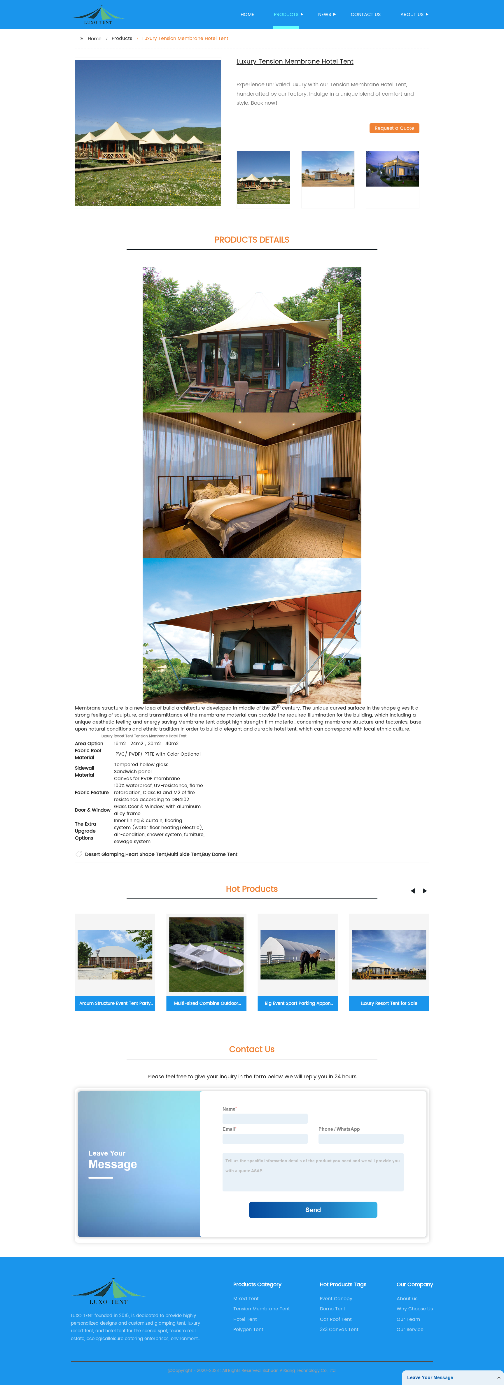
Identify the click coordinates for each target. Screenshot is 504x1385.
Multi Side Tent (184, 854)
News (324, 14)
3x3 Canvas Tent (339, 1329)
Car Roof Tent (336, 1319)
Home (247, 14)
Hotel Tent (245, 1319)
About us (412, 14)
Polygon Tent (248, 1329)
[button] (413, 891)
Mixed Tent (246, 1298)
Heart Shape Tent (145, 854)
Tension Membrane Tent (261, 1308)
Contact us (366, 14)
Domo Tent (332, 1308)
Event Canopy (336, 1298)
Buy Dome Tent (219, 854)
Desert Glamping (105, 854)
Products (286, 14)
